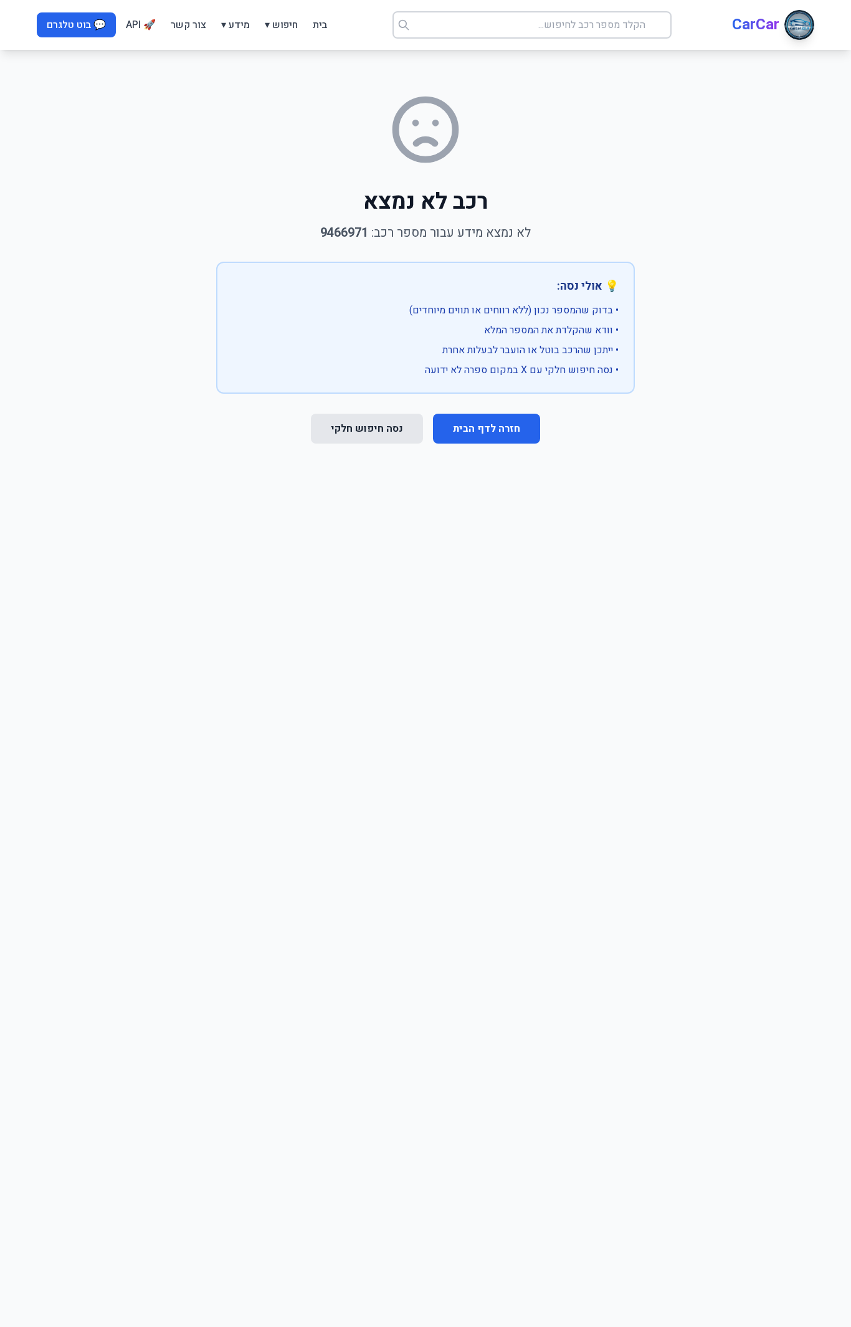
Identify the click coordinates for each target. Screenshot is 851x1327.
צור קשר (188, 24)
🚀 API (141, 24)
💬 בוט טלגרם (76, 24)
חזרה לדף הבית (486, 428)
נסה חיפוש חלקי (367, 428)
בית (320, 24)
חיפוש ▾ (281, 24)
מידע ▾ (235, 24)
